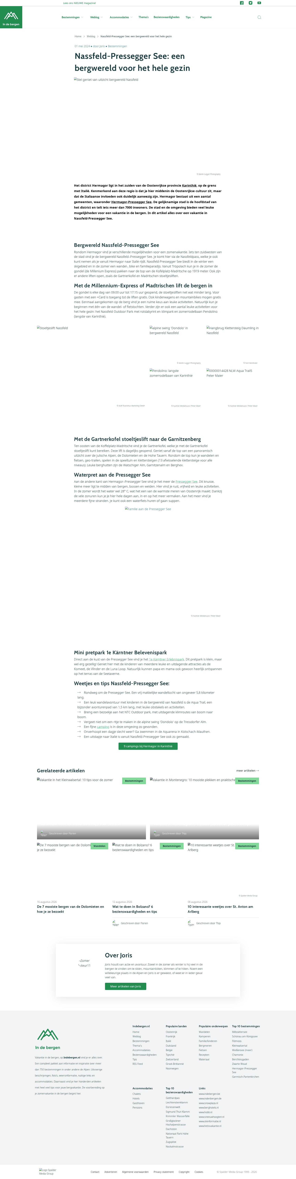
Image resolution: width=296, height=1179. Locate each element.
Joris (102, 46)
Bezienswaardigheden (167, 17)
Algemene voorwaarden (135, 1172)
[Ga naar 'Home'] (11, 17)
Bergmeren (205, 1045)
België (169, 1050)
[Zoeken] (258, 17)
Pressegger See (187, 481)
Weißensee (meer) (242, 1050)
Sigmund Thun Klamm (178, 1111)
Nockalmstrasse (175, 1146)
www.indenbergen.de (210, 1098)
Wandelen (204, 1032)
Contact (95, 1172)
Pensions (137, 1107)
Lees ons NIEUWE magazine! (79, 3)
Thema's (144, 17)
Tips (188, 17)
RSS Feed (138, 1063)
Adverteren (110, 1172)
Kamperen (204, 1036)
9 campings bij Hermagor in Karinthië (148, 746)
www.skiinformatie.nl (210, 1121)
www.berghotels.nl (209, 1107)
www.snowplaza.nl (208, 1103)
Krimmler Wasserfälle (178, 1116)
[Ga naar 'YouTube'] (259, 3)
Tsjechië (170, 1054)
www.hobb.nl (205, 1112)
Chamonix (237, 1054)
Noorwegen (172, 1068)
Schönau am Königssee (245, 1036)
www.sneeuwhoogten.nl (211, 1116)
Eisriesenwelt (173, 1107)
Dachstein (171, 1129)
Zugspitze (171, 1141)
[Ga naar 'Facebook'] (242, 3)
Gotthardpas (173, 1098)
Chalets (137, 1093)
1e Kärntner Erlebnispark (166, 659)
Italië (168, 1041)
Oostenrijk (171, 1032)
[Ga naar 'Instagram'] (250, 3)
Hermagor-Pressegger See (131, 202)
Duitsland (171, 1045)
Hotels (136, 1098)
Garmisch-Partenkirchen (245, 1076)
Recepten (204, 1054)
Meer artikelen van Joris (125, 986)
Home (78, 36)
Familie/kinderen (208, 1041)
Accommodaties (119, 17)
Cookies (199, 1172)
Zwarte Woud (239, 1063)
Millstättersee (239, 1032)
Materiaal (204, 1059)
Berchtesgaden (240, 1059)
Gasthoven (138, 1103)
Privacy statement (164, 1172)
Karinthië (189, 185)
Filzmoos (237, 1041)
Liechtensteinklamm (177, 1102)
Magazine (206, 17)
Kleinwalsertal (239, 1045)
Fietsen (203, 1050)
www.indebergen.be (209, 1093)
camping (103, 727)
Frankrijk (170, 1036)
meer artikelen (245, 770)
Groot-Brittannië (175, 1063)
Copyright (184, 1172)
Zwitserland (172, 1059)
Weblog (94, 17)
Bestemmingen (71, 17)
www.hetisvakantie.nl (210, 1126)
